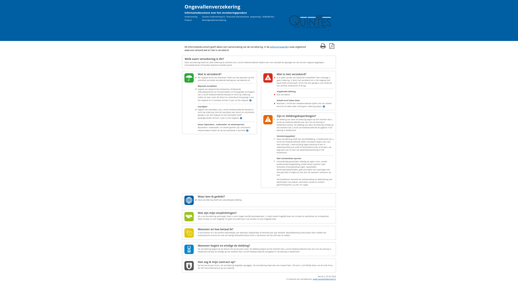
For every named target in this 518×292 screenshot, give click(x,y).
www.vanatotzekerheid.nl (324, 279)
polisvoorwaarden (279, 46)
